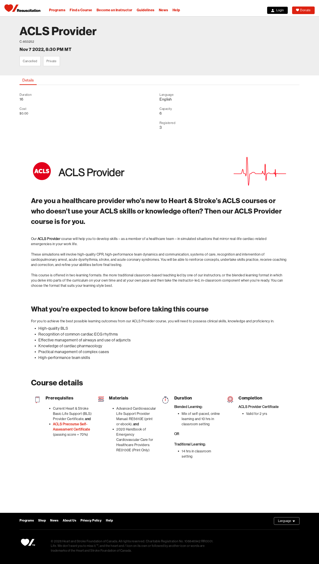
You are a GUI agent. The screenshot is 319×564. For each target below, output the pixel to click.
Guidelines (146, 10)
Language (288, 522)
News (163, 10)
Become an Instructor (114, 10)
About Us (69, 520)
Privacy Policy (91, 520)
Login (280, 10)
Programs (57, 10)
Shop (42, 520)
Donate (305, 10)
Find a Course (81, 10)
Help (176, 10)
